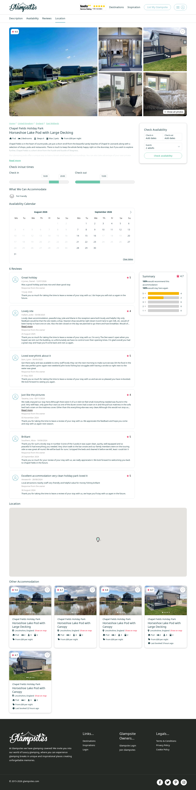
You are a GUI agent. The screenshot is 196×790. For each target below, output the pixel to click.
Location (60, 18)
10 (15, 235)
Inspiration (134, 7)
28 (49, 247)
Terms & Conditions (166, 740)
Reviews (47, 18)
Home (12, 123)
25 (23, 247)
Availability (32, 18)
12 (32, 235)
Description (16, 18)
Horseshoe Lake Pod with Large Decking (28, 625)
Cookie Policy (162, 749)
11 (23, 235)
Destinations (116, 7)
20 (40, 241)
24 (15, 247)
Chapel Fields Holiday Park (26, 128)
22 (58, 241)
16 (66, 235)
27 (40, 247)
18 (23, 241)
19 (32, 241)
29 (58, 247)
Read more (15, 160)
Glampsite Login (127, 745)
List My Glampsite (157, 7)
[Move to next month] (131, 212)
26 (32, 247)
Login (85, 749)
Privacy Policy (163, 745)
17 (15, 241)
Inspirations (89, 745)
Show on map (41, 630)
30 (66, 247)
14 (49, 235)
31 (15, 254)
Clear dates (128, 259)
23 (66, 241)
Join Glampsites (127, 749)
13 (40, 235)
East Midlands (52, 123)
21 (49, 241)
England (39, 123)
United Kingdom (25, 123)
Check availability (163, 155)
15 (58, 235)
